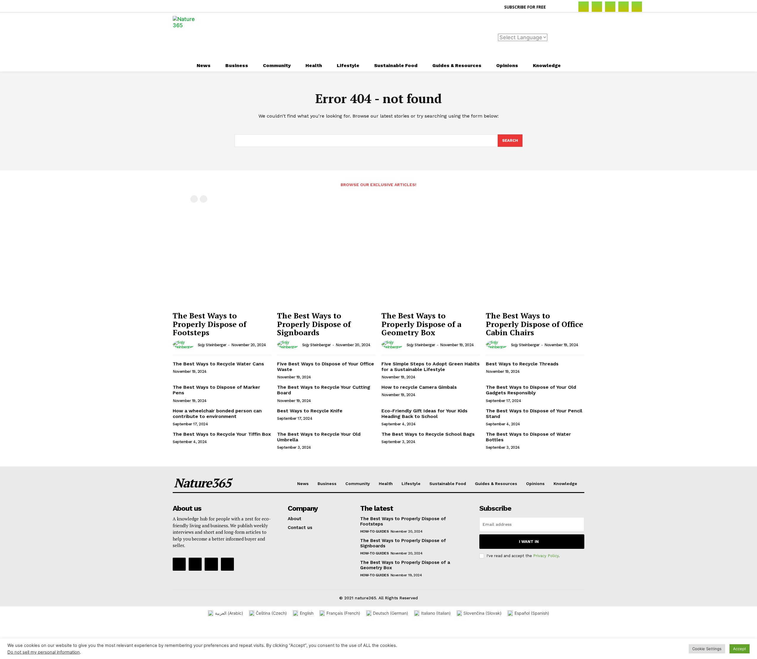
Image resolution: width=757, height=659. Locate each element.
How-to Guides (374, 531)
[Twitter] (637, 6)
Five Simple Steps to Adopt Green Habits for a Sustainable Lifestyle (430, 366)
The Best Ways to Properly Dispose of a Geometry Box (421, 323)
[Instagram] (597, 6)
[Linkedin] (610, 6)
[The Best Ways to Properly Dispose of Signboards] (326, 271)
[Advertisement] (404, 35)
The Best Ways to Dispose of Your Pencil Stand (534, 413)
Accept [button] (739, 648)
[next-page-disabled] (203, 199)
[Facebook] (583, 6)
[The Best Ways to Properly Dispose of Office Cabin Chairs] (535, 271)
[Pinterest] (623, 6)
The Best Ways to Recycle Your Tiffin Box (222, 434)
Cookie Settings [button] (707, 648)
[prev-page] (194, 199)
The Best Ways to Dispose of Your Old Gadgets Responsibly (531, 390)
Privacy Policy (546, 556)
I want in (529, 541)
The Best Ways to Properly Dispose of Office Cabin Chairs (534, 323)
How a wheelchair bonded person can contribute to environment (217, 413)
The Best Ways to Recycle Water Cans (218, 364)
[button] (557, 7)
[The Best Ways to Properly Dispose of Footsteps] (222, 271)
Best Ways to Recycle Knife (309, 411)
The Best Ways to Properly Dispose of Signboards (314, 323)
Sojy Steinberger (212, 345)
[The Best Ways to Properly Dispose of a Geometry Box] (430, 271)
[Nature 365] (187, 36)
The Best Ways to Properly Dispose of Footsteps (209, 323)
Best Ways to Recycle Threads (522, 364)
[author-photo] (185, 344)
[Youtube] (227, 564)
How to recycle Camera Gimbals (419, 387)
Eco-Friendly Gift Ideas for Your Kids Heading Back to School (424, 413)
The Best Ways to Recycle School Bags (428, 434)
